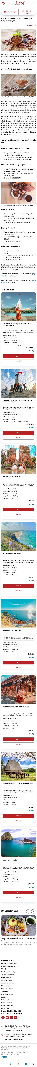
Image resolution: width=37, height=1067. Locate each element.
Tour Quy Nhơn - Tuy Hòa (12, 477)
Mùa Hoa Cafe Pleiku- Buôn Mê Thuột (16, 707)
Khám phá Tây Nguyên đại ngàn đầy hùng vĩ (18, 783)
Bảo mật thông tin (6, 969)
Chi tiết (18, 356)
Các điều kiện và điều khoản (9, 963)
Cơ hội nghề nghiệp (7, 980)
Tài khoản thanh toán (7, 974)
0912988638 (17, 1011)
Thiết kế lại (18, 361)
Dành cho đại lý (5, 986)
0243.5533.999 (18, 1031)
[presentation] (28, 911)
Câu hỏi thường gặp (7, 994)
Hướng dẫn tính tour (7, 1000)
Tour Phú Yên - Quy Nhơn (12, 553)
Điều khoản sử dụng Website (9, 966)
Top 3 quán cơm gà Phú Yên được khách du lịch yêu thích (18, 939)
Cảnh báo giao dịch (7, 988)
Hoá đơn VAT (5, 997)
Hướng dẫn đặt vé (6, 1002)
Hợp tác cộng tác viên (7, 983)
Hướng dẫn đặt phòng (7, 1005)
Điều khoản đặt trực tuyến (9, 971)
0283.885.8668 (18, 1039)
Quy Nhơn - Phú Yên (10, 860)
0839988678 (18, 1014)
